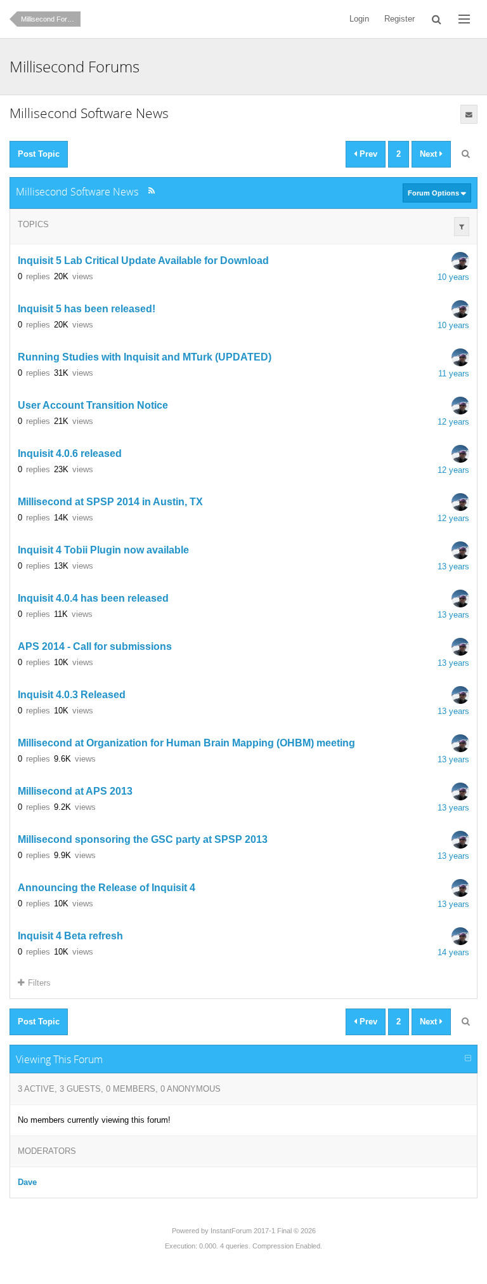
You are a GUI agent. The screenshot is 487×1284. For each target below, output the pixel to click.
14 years (453, 952)
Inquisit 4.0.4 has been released (93, 598)
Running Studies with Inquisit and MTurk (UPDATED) (144, 357)
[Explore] (464, 19)
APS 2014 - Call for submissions (95, 647)
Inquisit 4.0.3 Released (72, 695)
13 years (453, 566)
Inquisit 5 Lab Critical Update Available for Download (143, 261)
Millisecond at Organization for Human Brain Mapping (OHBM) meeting (186, 743)
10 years (453, 277)
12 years (453, 422)
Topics (33, 224)
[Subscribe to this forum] (468, 114)
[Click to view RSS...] (151, 190)
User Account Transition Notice (93, 405)
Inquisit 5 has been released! (86, 309)
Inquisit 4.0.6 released (70, 454)
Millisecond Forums (51, 19)
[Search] (436, 19)
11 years (453, 373)
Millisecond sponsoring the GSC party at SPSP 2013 (143, 840)
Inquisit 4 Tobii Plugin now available (103, 550)
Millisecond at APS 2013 (75, 791)
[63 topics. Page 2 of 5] (465, 154)
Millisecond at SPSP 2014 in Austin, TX (110, 502)
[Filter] (461, 226)
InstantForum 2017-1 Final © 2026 (263, 1230)
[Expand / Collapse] (468, 1058)
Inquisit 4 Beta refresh (70, 936)
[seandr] (460, 261)
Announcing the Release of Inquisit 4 (106, 888)
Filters (39, 983)
